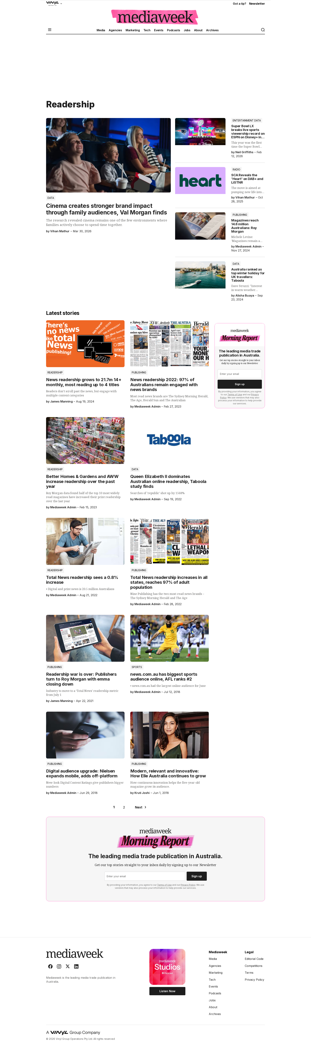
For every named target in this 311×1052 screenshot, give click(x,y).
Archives (212, 30)
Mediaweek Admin (248, 246)
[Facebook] (50, 967)
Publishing (240, 214)
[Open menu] (49, 30)
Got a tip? (239, 3)
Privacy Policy (188, 885)
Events (158, 30)
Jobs (187, 30)
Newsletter (257, 3)
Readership (55, 372)
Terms (249, 972)
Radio (236, 169)
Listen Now (167, 991)
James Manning (61, 401)
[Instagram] (59, 967)
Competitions (253, 966)
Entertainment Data (247, 120)
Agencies (115, 30)
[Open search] (263, 30)
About (198, 30)
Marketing (133, 30)
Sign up (240, 384)
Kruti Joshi (142, 793)
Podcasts (173, 30)
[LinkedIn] (76, 967)
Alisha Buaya (244, 295)
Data (51, 197)
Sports (137, 667)
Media (101, 30)
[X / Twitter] (68, 967)
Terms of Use (234, 394)
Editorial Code (254, 959)
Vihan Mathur (59, 231)
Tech (146, 30)
